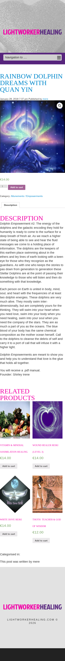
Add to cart (16, 187)
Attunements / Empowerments (27, 196)
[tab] (11, 205)
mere (45, 99)
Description (10, 205)
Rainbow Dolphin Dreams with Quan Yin (31, 82)
